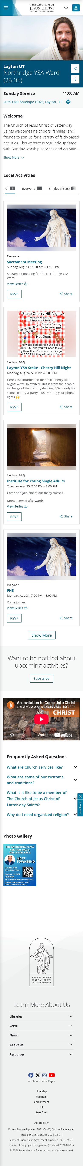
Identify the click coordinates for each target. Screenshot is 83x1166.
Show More (41, 635)
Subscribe (42, 678)
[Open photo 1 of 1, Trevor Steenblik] (19, 865)
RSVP (14, 294)
